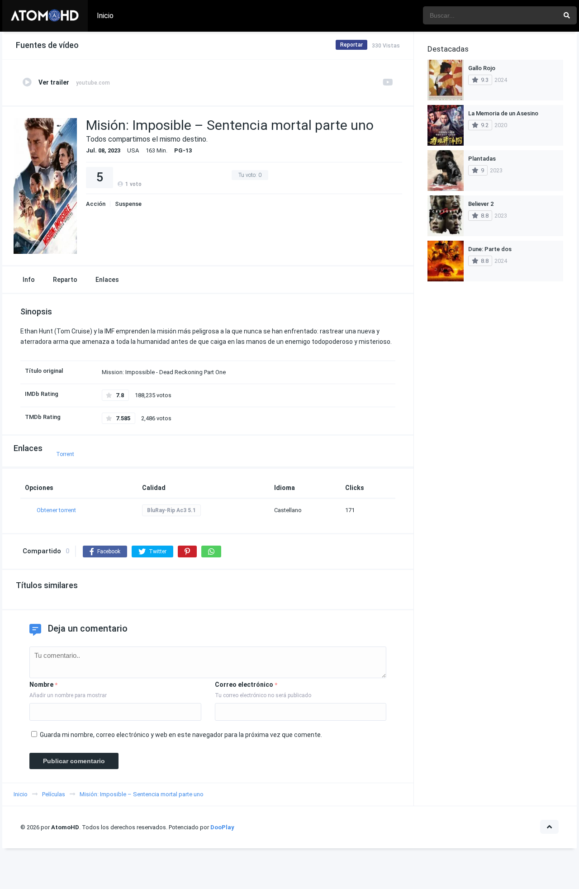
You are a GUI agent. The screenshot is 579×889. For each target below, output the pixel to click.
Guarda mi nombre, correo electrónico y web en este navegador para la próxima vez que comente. (181, 734)
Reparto (65, 279)
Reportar (351, 45)
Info (29, 279)
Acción (95, 204)
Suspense (128, 204)
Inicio (105, 15)
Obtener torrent (56, 510)
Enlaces (107, 279)
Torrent (65, 454)
